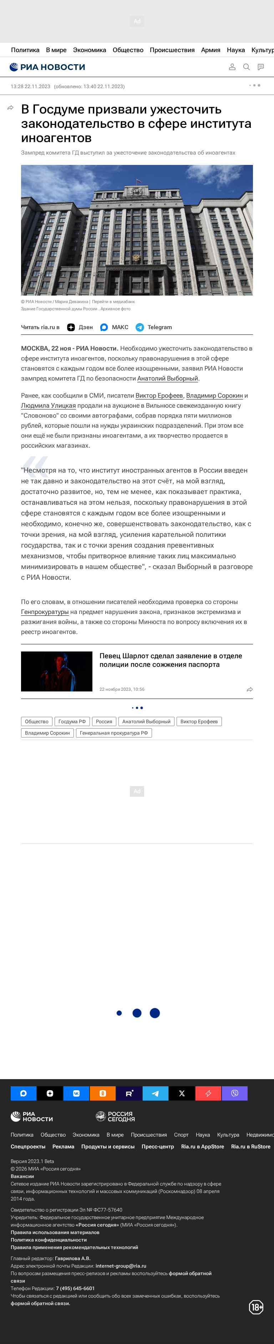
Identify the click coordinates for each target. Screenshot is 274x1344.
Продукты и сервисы (108, 1146)
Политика (22, 1135)
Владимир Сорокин (214, 395)
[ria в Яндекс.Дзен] (50, 1093)
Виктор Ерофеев (159, 395)
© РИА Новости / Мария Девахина (54, 301)
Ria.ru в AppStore (202, 1146)
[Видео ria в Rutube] (129, 1093)
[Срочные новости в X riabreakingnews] (208, 1093)
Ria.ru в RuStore (250, 1146)
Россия (104, 721)
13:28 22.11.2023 (30, 86)
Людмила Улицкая (48, 405)
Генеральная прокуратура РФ (114, 733)
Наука (203, 1135)
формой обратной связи (40, 1303)
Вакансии (22, 1176)
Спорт (181, 1135)
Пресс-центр (158, 1146)
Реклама (63, 1146)
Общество (37, 721)
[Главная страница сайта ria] (46, 67)
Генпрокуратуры (45, 611)
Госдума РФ (72, 721)
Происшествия (149, 1135)
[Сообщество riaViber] (235, 1093)
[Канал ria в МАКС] (23, 1093)
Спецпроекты (28, 1146)
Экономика (86, 1135)
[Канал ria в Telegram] (155, 1093)
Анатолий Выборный (167, 378)
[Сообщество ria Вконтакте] (76, 1093)
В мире (115, 1135)
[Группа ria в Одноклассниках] (103, 1093)
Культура (228, 1135)
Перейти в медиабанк (113, 301)
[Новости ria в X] (182, 1093)
